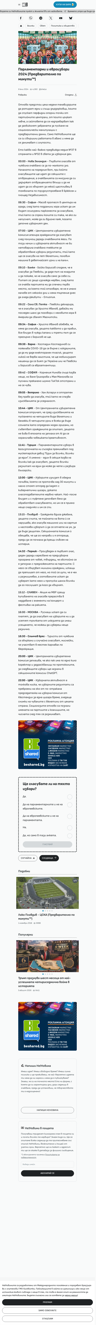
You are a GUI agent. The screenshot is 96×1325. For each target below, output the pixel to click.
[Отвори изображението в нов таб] (47, 47)
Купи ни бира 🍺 (65, 4)
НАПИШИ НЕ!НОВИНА (47, 1110)
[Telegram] (40, 18)
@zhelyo (43, 89)
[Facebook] (20, 18)
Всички (30, 25)
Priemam (47, 1302)
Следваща (47, 858)
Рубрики (22, 94)
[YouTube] (60, 18)
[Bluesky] (70, 18)
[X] (50, 18)
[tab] (43, 910)
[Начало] (25, 5)
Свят (43, 25)
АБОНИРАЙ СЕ (47, 1173)
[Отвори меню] (19, 5)
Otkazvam (47, 1318)
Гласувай (47, 844)
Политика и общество (63, 25)
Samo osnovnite (47, 1310)
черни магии (71, 1295)
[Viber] (30, 18)
